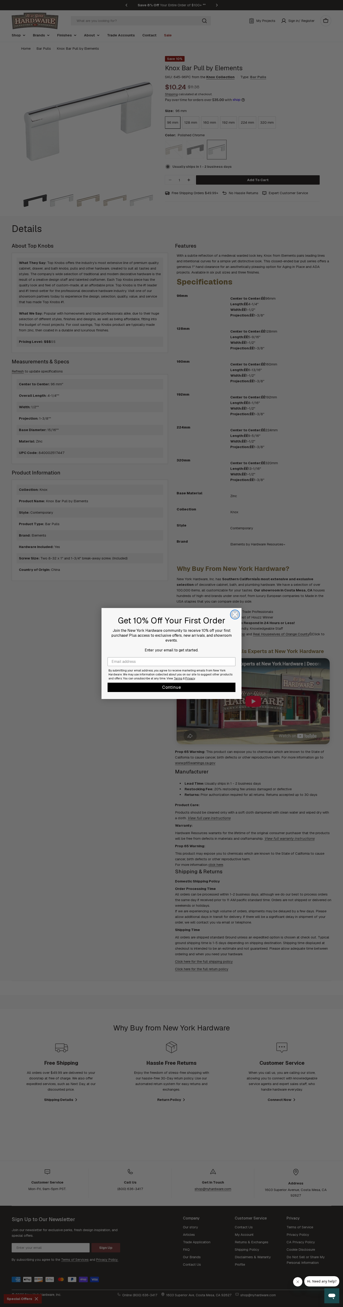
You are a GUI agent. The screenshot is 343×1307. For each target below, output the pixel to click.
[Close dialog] (235, 614)
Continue (171, 687)
